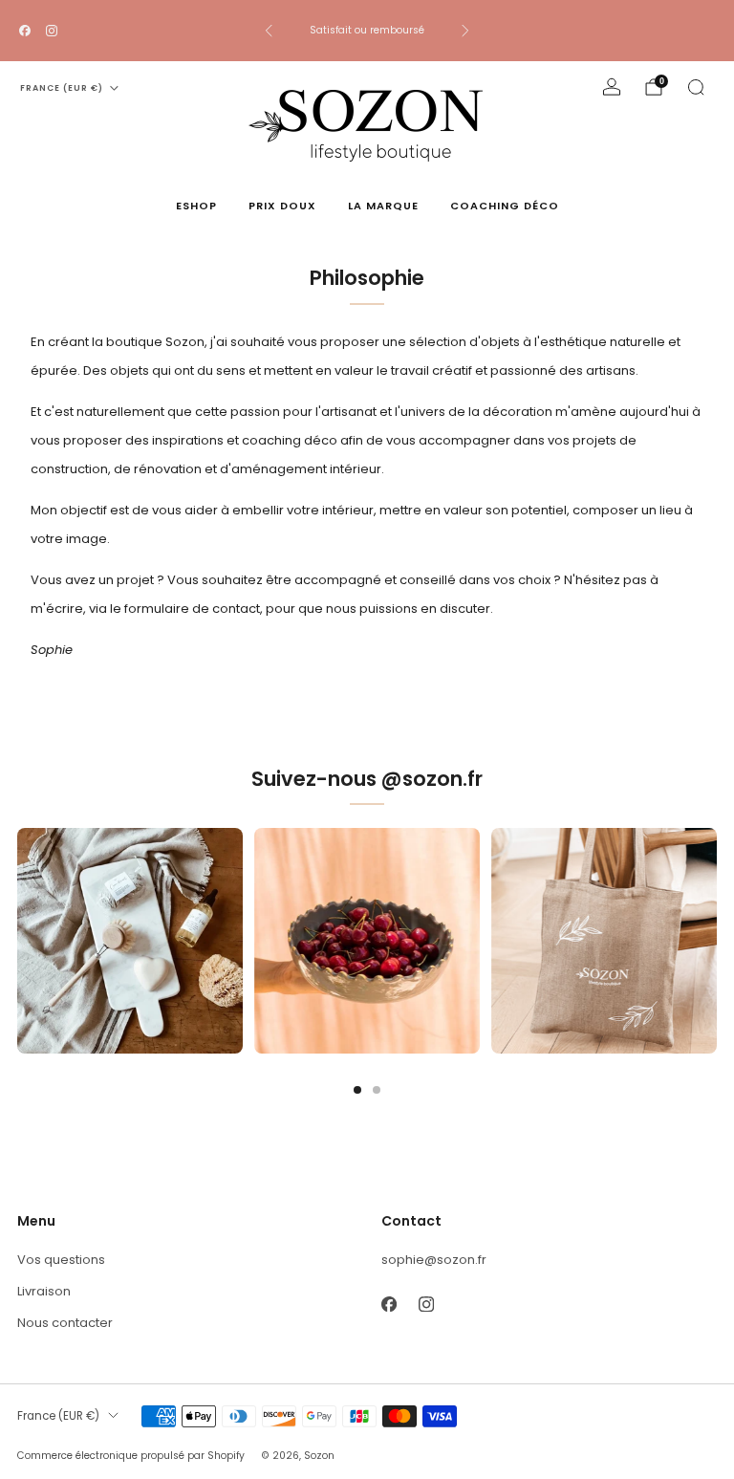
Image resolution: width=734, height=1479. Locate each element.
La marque (383, 205)
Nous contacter (65, 1323)
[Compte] (611, 87)
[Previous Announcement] (268, 30)
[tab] (357, 1090)
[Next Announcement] (465, 30)
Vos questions (61, 1260)
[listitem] (367, 30)
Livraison (44, 1291)
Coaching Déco (504, 205)
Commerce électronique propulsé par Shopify (131, 1455)
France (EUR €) (61, 88)
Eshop (196, 205)
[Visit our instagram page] (51, 30)
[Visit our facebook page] (24, 30)
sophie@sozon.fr (433, 1260)
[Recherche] (695, 87)
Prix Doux (282, 205)
